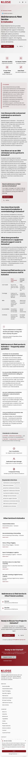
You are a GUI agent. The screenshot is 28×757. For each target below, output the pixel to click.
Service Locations (6, 728)
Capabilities (5, 718)
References (5, 716)
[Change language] (22, 2)
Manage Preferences (13, 753)
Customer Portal (7, 660)
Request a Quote (7, 657)
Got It (14, 751)
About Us (4, 711)
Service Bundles (6, 686)
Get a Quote (6, 46)
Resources (4, 723)
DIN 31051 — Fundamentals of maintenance (14, 439)
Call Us (21, 46)
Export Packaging (6, 691)
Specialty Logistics (6, 693)
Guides (4, 721)
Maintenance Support (7, 698)
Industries (4, 714)
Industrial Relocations (7, 688)
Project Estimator (6, 725)
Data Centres (5, 705)
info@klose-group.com (19, 639)
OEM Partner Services (7, 702)
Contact (4, 730)
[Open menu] (25, 2)
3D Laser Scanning (6, 700)
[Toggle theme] (19, 2)
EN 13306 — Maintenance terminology (13, 435)
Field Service (5, 695)
